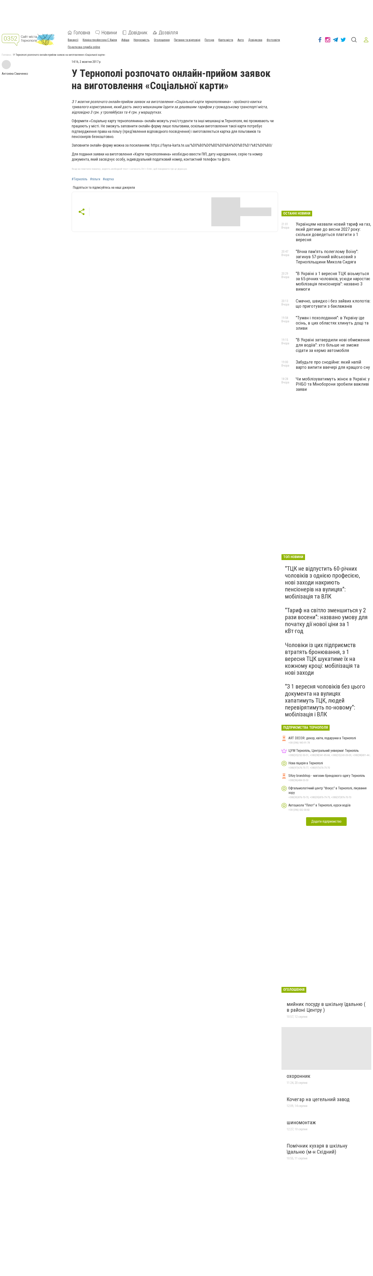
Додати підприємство (326, 821)
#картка (108, 179)
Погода (209, 40)
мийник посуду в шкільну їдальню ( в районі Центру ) (326, 1007)
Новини (109, 32)
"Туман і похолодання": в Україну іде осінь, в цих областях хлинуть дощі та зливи (332, 323)
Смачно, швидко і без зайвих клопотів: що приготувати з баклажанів (333, 303)
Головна (82, 32)
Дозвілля (168, 32)
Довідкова (255, 40)
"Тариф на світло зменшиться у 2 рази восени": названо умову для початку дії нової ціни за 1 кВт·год (326, 621)
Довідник (137, 32)
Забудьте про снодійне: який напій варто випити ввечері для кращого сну (333, 364)
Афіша (125, 40)
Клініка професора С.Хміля (100, 40)
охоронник (298, 1076)
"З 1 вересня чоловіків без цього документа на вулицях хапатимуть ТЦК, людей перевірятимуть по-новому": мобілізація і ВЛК (325, 700)
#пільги (95, 179)
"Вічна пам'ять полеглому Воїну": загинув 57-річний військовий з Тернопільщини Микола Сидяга (327, 256)
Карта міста (225, 40)
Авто (240, 40)
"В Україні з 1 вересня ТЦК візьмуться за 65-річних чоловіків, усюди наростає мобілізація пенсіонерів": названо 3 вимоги (333, 281)
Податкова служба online (84, 47)
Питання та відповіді (187, 40)
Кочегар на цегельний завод (318, 1099)
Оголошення (162, 40)
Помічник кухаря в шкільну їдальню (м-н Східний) (317, 1149)
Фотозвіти (273, 40)
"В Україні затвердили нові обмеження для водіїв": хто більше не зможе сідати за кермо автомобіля (333, 345)
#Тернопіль (79, 179)
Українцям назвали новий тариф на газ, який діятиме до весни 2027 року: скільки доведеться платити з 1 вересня (333, 232)
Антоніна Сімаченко (15, 74)
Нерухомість (142, 40)
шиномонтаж (301, 1122)
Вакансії (73, 40)
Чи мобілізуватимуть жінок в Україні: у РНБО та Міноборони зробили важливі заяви (333, 384)
